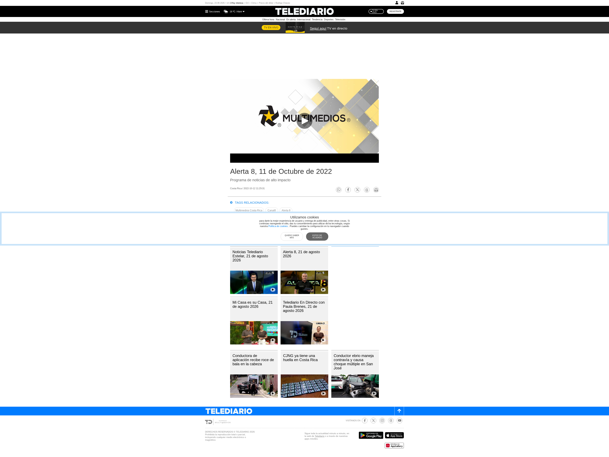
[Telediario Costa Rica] (304, 11)
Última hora (268, 19)
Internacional (303, 19)
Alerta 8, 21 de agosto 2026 (301, 254)
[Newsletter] (402, 3)
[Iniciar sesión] (396, 2)
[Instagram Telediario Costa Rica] (382, 420)
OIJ (247, 3)
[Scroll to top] (399, 411)
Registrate (395, 11)
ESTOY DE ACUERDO (317, 236)
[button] (338, 189)
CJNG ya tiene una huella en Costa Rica (300, 358)
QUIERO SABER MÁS (292, 236)
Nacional (280, 19)
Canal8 (272, 210)
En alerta (291, 19)
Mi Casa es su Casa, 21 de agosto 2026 (252, 304)
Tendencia (317, 19)
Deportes (329, 19)
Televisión (340, 19)
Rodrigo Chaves (282, 3)
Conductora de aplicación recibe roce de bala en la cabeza (253, 360)
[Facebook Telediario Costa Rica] (364, 420)
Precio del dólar (266, 3)
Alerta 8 (286, 210)
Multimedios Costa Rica (249, 210)
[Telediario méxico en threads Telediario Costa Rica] (391, 420)
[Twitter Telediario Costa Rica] (373, 420)
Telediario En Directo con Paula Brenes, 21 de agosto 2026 (304, 306)
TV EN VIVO (375, 11)
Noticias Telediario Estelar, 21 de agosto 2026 (250, 256)
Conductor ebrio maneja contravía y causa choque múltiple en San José (354, 362)
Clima (253, 3)
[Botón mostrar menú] (213, 11)
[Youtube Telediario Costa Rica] (399, 420)
